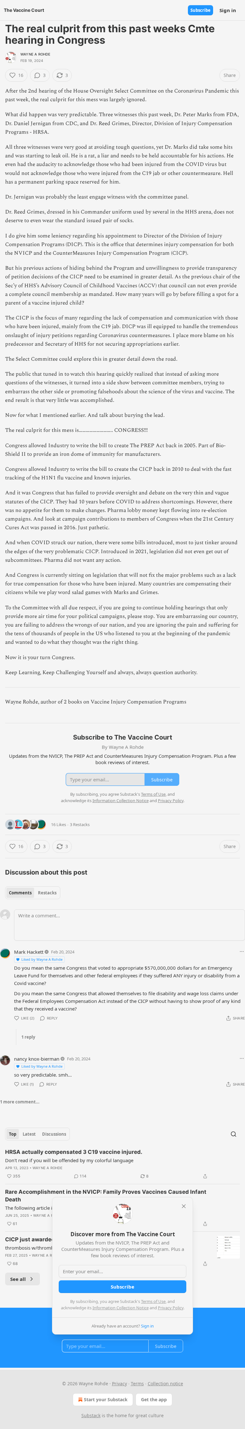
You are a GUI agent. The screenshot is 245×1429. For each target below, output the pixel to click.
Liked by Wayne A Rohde (42, 959)
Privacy (119, 1383)
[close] (184, 1206)
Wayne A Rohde (35, 54)
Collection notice (165, 1383)
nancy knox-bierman (36, 1059)
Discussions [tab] (54, 1134)
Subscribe (200, 10)
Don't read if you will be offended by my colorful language (69, 1160)
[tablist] (32, 892)
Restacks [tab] (47, 893)
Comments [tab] (20, 893)
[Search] (233, 1134)
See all (18, 1279)
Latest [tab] (29, 1134)
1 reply (28, 1037)
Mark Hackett (28, 952)
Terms (137, 1383)
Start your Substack (106, 1399)
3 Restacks (80, 824)
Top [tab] (12, 1134)
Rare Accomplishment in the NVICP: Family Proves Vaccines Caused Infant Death (105, 1196)
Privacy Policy (170, 1308)
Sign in (227, 10)
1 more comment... (20, 1102)
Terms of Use (153, 1301)
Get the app (154, 1399)
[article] (122, 1164)
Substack (90, 1415)
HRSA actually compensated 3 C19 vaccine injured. (73, 1152)
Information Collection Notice (121, 1308)
